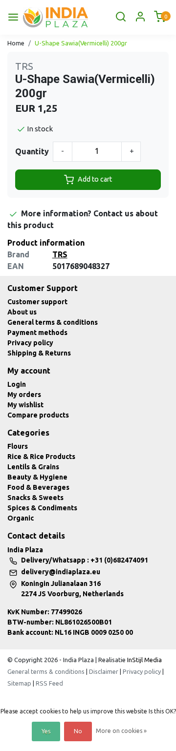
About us (22, 312)
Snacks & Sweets (35, 497)
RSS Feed (49, 683)
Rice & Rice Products (41, 456)
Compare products (38, 415)
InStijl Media (144, 659)
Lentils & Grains (33, 467)
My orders (24, 394)
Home (15, 43)
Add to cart (95, 179)
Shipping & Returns (39, 353)
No (78, 731)
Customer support (37, 302)
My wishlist (25, 405)
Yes (46, 731)
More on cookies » (121, 731)
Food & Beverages (38, 487)
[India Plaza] (55, 17)
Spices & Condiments (42, 508)
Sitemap (19, 683)
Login (16, 384)
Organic (20, 518)
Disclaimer (103, 671)
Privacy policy (30, 343)
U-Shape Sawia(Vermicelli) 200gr (81, 43)
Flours (17, 446)
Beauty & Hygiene (37, 477)
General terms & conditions (52, 322)
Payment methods (37, 332)
